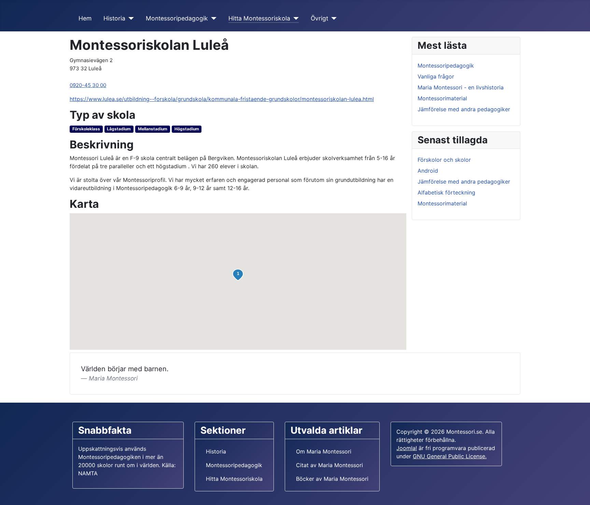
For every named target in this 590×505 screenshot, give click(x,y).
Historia (114, 18)
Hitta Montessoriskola (259, 18)
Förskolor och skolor (444, 159)
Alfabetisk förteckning (446, 192)
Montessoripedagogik (177, 18)
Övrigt (319, 18)
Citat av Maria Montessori (329, 465)
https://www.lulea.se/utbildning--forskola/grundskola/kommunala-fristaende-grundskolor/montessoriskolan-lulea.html (222, 99)
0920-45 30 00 (88, 85)
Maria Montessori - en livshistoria (461, 87)
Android (428, 170)
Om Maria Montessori (323, 451)
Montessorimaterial (442, 98)
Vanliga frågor (436, 76)
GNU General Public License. (450, 456)
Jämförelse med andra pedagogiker (464, 109)
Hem (85, 18)
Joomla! (406, 448)
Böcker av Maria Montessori (332, 478)
